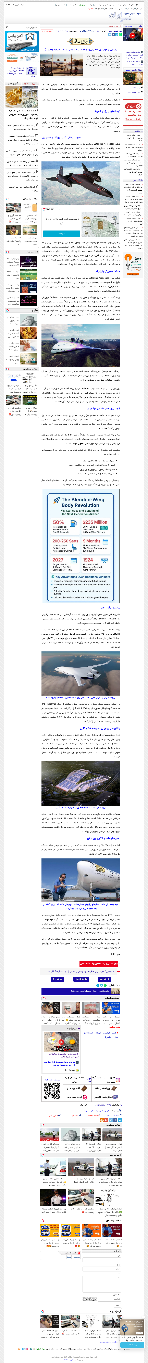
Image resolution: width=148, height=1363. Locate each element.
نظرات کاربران (81, 979)
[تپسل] (43, 209)
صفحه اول (139, 5)
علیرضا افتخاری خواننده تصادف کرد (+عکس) (134, 155)
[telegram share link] (116, 34)
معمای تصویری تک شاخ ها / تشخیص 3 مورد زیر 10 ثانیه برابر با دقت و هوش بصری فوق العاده (133, 232)
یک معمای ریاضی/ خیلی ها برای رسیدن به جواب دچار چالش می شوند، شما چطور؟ (133, 244)
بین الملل (139, 9)
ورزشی (58, 5)
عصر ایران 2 (99, 9)
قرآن (116, 9)
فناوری (110, 31)
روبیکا (57, 137)
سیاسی (75, 5)
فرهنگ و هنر (131, 9)
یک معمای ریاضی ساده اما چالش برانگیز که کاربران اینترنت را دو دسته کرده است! (133, 188)
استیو (92, 1111)
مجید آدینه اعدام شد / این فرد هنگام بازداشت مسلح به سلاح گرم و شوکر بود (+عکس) (23, 140)
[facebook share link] (113, 34)
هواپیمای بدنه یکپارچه (103, 1111)
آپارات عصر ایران (74, 1097)
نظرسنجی (112, 5)
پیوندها (73, 1349)
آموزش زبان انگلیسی (103, 1097)
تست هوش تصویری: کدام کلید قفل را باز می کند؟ (134, 221)
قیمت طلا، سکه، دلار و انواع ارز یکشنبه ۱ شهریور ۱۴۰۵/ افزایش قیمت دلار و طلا (23, 114)
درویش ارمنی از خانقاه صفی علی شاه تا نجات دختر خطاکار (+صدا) (22, 72)
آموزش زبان (91, 9)
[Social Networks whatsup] (105, 985)
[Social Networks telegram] (97, 985)
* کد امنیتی (116, 1295)
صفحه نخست (118, 31)
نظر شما (117, 1251)
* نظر (118, 1273)
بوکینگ (69, 1257)
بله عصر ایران (47, 137)
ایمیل (118, 1264)
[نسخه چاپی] (80, 31)
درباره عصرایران (102, 1349)
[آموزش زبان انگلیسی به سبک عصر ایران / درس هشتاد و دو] (133, 78)
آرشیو (124, 5)
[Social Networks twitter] (101, 985)
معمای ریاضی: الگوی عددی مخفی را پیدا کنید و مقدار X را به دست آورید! (134, 199)
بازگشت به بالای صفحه (109, 1342)
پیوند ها (90, 5)
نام (119, 1255)
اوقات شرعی (97, 5)
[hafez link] (81, 41)
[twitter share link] (109, 34)
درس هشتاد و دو (134, 88)
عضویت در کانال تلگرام (72, 137)
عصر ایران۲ (113, 1349)
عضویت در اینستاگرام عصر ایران (103, 1080)
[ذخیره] (85, 31)
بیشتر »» (129, 26)
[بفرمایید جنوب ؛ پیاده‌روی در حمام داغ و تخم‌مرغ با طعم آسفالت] (61, 1042)
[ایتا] (102, 1120)
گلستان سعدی (73, 1088)
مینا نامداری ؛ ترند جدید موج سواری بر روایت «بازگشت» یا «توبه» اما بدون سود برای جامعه (22, 176)
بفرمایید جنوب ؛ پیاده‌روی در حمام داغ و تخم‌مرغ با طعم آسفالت (63, 1055)
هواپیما (87, 1111)
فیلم (105, 9)
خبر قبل (59, 979)
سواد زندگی (82, 5)
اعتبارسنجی (76, 1257)
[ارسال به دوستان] (83, 31)
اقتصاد (69, 5)
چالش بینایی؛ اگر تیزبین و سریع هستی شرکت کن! (133, 207)
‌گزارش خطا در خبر (46, 31)
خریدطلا (61, 233)
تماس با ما (131, 5)
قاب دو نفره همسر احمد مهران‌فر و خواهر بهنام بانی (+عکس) (133, 147)
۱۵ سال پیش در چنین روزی (74, 1080)
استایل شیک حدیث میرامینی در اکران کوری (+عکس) (135, 138)
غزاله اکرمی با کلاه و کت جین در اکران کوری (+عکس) (133, 172)
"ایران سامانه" (68, 1360)
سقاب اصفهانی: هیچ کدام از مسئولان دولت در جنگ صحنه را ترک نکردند (134, 55)
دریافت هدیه (132, 1345)
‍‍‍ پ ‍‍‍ (90, 30)
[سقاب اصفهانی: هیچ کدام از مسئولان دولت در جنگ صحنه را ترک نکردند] (133, 34)
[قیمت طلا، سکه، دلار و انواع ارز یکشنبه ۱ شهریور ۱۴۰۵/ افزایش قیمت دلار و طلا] (21, 97)
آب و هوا (105, 5)
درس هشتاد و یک (134, 92)
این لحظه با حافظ (102, 1088)
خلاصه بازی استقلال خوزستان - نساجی (135, 63)
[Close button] (143, 1317)
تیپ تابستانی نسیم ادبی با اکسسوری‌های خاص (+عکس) (133, 163)
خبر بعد (103, 979)
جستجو (119, 5)
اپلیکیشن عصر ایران (52, 1080)
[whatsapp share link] (120, 34)
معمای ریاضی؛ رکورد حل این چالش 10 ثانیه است (133, 213)
